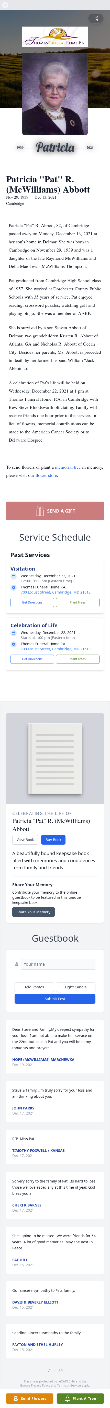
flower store (46, 475)
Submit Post (55, 998)
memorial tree (68, 467)
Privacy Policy (40, 1385)
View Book (25, 839)
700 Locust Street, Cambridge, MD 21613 (56, 592)
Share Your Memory (33, 911)
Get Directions (32, 602)
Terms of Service (69, 1385)
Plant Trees (78, 602)
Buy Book (53, 839)
